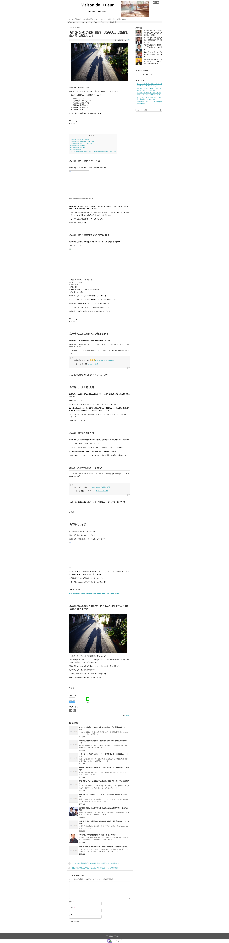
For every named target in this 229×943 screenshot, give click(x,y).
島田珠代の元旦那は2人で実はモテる (82, 143)
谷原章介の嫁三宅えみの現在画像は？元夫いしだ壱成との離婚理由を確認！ (153, 33)
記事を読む (82, 736)
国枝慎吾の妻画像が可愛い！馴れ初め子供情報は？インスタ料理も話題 (95, 868)
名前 (71, 901)
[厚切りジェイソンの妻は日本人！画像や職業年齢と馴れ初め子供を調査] (73, 784)
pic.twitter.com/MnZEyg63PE (101, 487)
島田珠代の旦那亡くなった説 (79, 139)
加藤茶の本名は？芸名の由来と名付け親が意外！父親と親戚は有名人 (104, 847)
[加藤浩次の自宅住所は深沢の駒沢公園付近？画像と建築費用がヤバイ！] (73, 744)
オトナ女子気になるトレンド (116, 936)
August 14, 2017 (93, 364)
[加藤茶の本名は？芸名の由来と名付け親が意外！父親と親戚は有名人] (73, 850)
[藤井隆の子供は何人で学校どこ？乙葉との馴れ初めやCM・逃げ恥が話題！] (73, 811)
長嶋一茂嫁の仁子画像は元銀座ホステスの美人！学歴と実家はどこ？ (153, 54)
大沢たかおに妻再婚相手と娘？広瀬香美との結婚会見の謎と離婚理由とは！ (96, 863)
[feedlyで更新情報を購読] (154, 2)
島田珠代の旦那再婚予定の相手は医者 (82, 141)
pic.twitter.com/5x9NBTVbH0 (104, 360)
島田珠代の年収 (75, 149)
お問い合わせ (71, 22)
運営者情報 (113, 22)
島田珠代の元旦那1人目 (78, 145)
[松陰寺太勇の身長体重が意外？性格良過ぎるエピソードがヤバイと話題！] (73, 771)
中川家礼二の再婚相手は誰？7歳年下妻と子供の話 (97, 835)
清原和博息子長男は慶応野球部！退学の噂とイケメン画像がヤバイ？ (153, 47)
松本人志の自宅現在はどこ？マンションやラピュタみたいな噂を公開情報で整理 (153, 61)
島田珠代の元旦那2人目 (78, 147)
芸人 (127, 40)
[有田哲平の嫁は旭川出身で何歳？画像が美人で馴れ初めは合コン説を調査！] (73, 825)
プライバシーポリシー (92, 22)
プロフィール (104, 22)
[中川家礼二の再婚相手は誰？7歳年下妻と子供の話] (73, 838)
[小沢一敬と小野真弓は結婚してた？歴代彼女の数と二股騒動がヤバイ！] (73, 757)
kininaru (126, 715)
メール (72, 907)
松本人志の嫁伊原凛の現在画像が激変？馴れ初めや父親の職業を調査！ (95, 593)
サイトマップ (80, 22)
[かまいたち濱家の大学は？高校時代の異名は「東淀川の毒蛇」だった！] (73, 730)
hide (96, 136)
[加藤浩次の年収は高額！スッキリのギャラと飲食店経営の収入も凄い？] (73, 798)
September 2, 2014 (102, 491)
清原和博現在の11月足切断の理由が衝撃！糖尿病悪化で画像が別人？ (153, 40)
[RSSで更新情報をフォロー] (157, 2)
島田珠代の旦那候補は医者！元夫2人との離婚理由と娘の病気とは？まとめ (93, 151)
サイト (71, 914)
